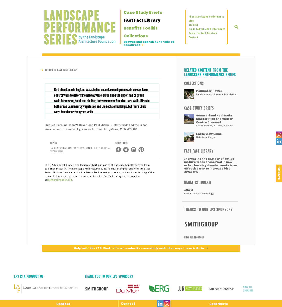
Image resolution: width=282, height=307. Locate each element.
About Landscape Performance (206, 16)
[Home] (68, 27)
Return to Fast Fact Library (61, 69)
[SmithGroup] (210, 224)
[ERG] (162, 288)
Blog (191, 21)
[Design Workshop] (225, 288)
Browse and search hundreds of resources (149, 43)
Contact (193, 37)
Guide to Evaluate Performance (207, 29)
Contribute (218, 304)
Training (193, 25)
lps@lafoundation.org (59, 179)
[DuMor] (131, 288)
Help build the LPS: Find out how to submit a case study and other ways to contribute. (140, 248)
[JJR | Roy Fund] (193, 288)
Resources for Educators (203, 33)
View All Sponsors (194, 237)
